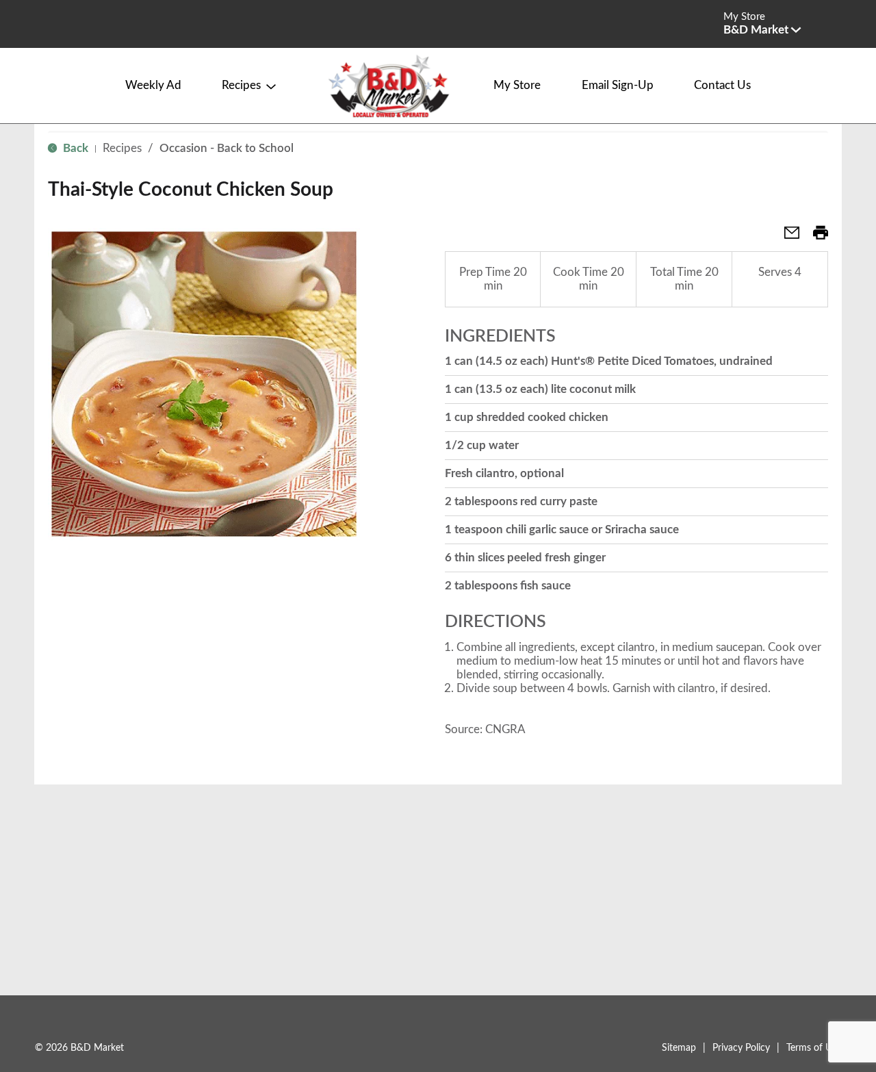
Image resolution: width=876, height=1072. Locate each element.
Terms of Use (813, 1048)
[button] (762, 30)
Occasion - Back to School (226, 148)
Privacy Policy (741, 1048)
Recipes (122, 148)
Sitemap (679, 1048)
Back (74, 148)
